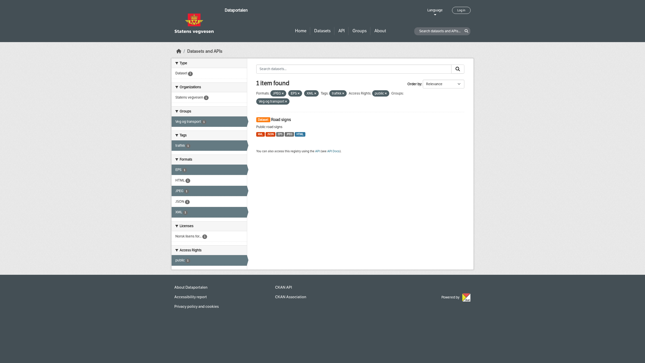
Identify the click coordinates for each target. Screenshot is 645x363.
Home (300, 31)
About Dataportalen (190, 287)
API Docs (333, 151)
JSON (270, 134)
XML (260, 134)
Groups (359, 31)
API (341, 31)
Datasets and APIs (204, 51)
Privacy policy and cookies (196, 306)
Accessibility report (190, 297)
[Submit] (457, 69)
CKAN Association (290, 297)
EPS (280, 134)
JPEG (289, 134)
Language (435, 10)
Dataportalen (236, 10)
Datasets (322, 31)
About (380, 31)
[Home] (178, 51)
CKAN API (283, 287)
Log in (461, 10)
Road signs (281, 119)
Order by (414, 84)
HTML (300, 134)
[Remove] (283, 93)
